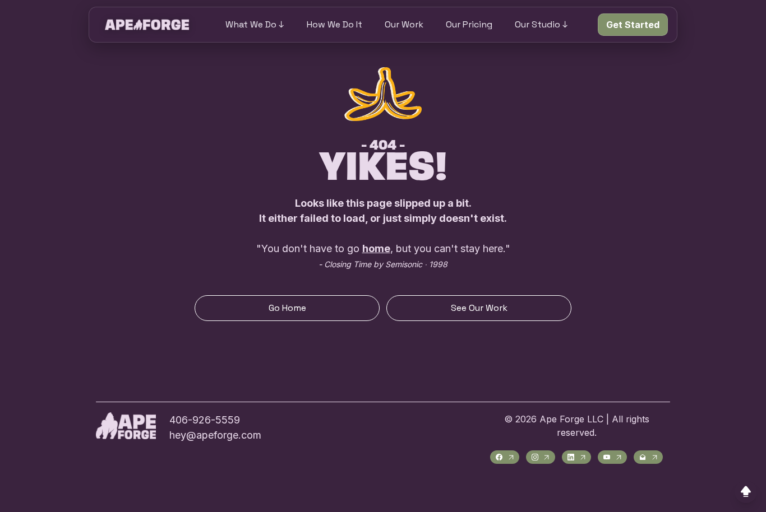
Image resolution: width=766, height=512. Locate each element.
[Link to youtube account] (612, 457)
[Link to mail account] (648, 457)
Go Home (287, 308)
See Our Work (479, 308)
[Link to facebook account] (504, 457)
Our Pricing (469, 24)
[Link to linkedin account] (576, 457)
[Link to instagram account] (540, 457)
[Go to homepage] (147, 25)
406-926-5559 (204, 420)
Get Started (632, 24)
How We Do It (334, 24)
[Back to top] (746, 492)
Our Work (404, 24)
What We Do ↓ (254, 24)
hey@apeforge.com (215, 435)
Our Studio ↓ (541, 24)
